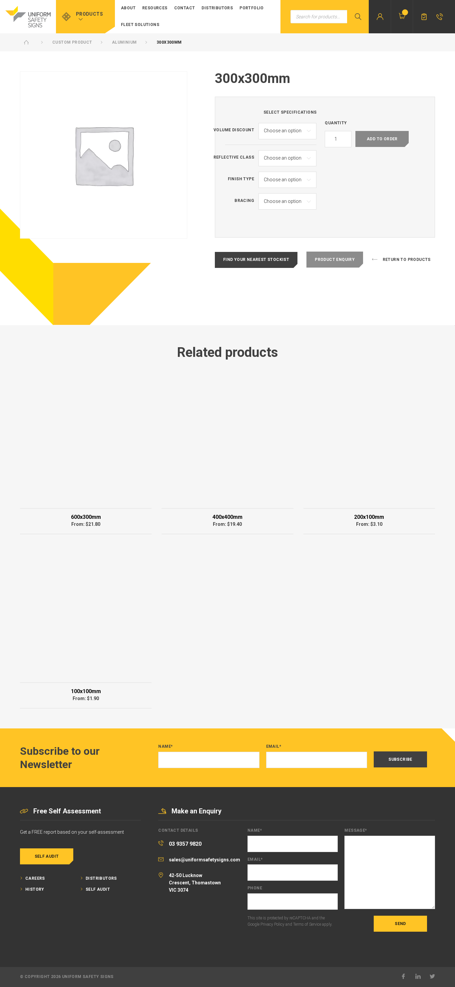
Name (165, 746)
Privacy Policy (272, 924)
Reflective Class (234, 157)
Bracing (244, 201)
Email (273, 746)
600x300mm (86, 517)
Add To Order (382, 139)
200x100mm (369, 517)
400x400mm (227, 517)
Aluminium (124, 42)
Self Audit (47, 856)
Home (26, 42)
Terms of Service (307, 924)
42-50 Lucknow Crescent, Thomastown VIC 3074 (195, 883)
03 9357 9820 (185, 844)
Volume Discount (234, 130)
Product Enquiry (335, 259)
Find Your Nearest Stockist (256, 259)
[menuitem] (128, 8)
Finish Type (241, 179)
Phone (254, 888)
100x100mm (86, 691)
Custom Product (72, 42)
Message (355, 830)
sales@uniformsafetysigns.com (204, 859)
